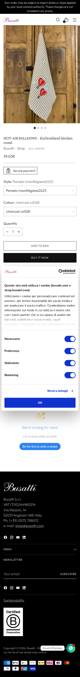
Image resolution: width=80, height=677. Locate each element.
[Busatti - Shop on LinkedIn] (24, 538)
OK (40, 402)
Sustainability (13, 600)
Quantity (10, 223)
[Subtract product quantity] (18, 232)
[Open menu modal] (74, 20)
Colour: (21, 202)
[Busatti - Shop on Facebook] (5, 538)
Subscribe (68, 574)
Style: (28, 181)
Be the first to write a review (40, 446)
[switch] (70, 351)
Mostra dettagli (57, 390)
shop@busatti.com (29, 526)
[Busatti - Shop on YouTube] (18, 538)
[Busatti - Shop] (11, 19)
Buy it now (40, 257)
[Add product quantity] (7, 232)
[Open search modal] (58, 20)
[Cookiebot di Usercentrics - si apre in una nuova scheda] (59, 271)
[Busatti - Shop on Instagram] (12, 538)
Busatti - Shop (14, 148)
